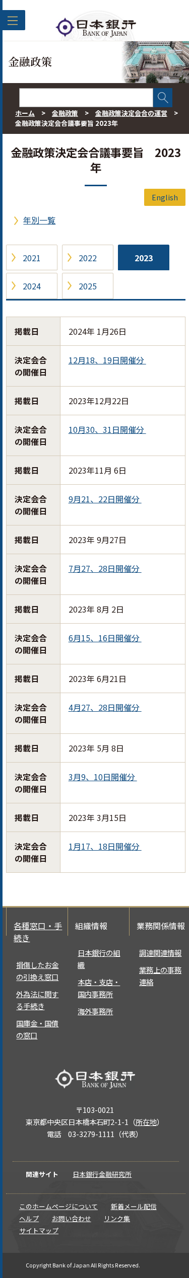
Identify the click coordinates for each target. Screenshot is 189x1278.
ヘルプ (29, 1218)
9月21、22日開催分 (105, 499)
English (165, 197)
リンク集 (117, 1218)
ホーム (25, 113)
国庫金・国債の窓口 (37, 1029)
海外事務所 (95, 1011)
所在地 (146, 1121)
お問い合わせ (71, 1218)
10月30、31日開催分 (107, 429)
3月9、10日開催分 (103, 777)
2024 (32, 286)
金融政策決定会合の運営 (131, 113)
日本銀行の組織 (99, 958)
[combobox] (86, 97)
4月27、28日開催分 (105, 707)
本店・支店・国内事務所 (99, 987)
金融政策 (65, 113)
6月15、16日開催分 (105, 638)
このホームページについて (58, 1206)
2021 (32, 258)
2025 (88, 286)
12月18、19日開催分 (107, 360)
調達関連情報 (160, 952)
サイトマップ (38, 1230)
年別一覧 (39, 220)
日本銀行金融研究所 (102, 1174)
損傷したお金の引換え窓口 (37, 970)
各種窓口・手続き (38, 932)
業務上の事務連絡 (160, 975)
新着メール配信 (134, 1206)
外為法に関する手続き (37, 1000)
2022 (88, 258)
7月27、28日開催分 (105, 568)
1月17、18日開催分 (105, 846)
